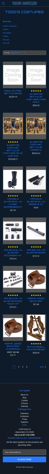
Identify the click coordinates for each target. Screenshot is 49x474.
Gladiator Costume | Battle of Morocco (36, 146)
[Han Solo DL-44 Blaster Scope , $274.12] (36, 231)
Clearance (24, 413)
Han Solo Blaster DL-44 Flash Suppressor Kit (13, 203)
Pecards (6, 40)
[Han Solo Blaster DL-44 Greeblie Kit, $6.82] (36, 180)
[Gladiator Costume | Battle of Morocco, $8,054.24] (36, 126)
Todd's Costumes (10, 26)
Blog (24, 397)
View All (6, 43)
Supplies (24, 422)
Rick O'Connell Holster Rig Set (36, 348)
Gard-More (7, 33)
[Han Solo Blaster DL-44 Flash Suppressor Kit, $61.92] (13, 180)
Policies (24, 403)
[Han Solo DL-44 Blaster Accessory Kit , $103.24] (13, 231)
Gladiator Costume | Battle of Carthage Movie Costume (13, 150)
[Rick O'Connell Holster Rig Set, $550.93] (36, 328)
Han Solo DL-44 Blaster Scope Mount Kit (13, 301)
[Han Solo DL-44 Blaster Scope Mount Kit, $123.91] (13, 279)
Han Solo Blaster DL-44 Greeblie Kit (36, 201)
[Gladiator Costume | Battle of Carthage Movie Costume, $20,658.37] (13, 126)
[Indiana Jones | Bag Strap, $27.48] (36, 279)
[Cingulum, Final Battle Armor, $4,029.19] (13, 75)
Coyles (5, 36)
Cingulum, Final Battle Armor (13, 92)
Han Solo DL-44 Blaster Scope (36, 251)
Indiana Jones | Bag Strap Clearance (13, 346)
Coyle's (5, 29)
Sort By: (7, 53)
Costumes (24, 416)
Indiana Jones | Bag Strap (36, 299)
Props (24, 419)
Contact (24, 400)
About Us (24, 395)
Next (42, 367)
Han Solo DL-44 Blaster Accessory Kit (13, 253)
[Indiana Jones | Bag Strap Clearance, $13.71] (13, 328)
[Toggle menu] (3, 3)
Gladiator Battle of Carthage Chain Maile (36, 98)
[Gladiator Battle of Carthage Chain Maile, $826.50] (36, 75)
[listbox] (18, 53)
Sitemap (24, 406)
